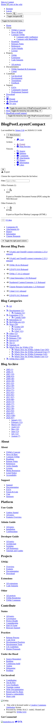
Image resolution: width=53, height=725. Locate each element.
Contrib (19, 317)
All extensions (12, 583)
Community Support (19, 90)
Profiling (9, 670)
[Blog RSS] (21, 722)
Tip (12, 343)
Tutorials (14, 345)
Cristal (14, 71)
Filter (3, 181)
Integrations (15, 320)
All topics (10, 515)
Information (24, 163)
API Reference (12, 548)
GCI (17, 329)
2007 (10, 374)
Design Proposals (13, 649)
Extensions (15, 58)
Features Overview (14, 517)
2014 (10, 390)
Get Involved (16, 76)
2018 (10, 399)
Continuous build (13, 663)
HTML (9, 210)
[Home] (7, 108)
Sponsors (10, 496)
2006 (9, 372)
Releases (15, 338)
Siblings (22, 153)
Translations (16, 80)
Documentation (12, 487)
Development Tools (14, 644)
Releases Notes (17, 44)
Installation (10, 529)
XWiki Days (16, 359)
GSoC (18, 331)
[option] (29, 194)
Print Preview (25, 146)
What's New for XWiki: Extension (30, 354)
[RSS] (7, 306)
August (15, 436)
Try (7, 97)
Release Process (12, 637)
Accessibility (11, 475)
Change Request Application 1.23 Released (27, 287)
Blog (8, 111)
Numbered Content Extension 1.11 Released (27, 282)
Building (9, 661)
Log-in (9, 11)
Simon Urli (19, 130)
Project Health (12, 621)
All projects (16, 64)
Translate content (13, 687)
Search (9, 13)
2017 (10, 397)
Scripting (10, 546)
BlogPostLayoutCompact (16, 113)
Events (19, 327)
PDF (8, 192)
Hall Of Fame (11, 625)
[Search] (14, 13)
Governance (11, 618)
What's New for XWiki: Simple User (31, 356)
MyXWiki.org (17, 322)
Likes (21, 165)
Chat (8, 494)
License (14, 51)
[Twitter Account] (16, 722)
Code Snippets (17, 60)
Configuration (11, 531)
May (15, 429)
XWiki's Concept (18, 30)
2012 (10, 386)
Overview (10, 567)
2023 (10, 411)
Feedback (15, 83)
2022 (10, 408)
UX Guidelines (12, 647)
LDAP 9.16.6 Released (18, 269)
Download (10, 94)
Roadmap (15, 41)
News (13, 324)
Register (9, 9)
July (15, 434)
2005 (9, 369)
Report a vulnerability (15, 694)
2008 (10, 376)
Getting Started (12, 512)
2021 (10, 406)
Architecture (11, 544)
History (22, 160)
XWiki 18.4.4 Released (18, 265)
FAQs (13, 87)
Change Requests (13, 236)
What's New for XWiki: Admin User (31, 350)
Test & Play (11, 682)
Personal (14, 336)
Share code (10, 696)
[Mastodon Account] (7, 722)
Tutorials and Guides (14, 551)
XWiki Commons (13, 600)
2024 (10, 413)
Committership (12, 623)
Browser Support (13, 628)
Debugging (10, 668)
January (16, 420)
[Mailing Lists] (18, 722)
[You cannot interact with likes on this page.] (3, 220)
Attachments (24, 158)
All (10, 306)
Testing (9, 666)
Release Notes (12, 461)
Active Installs (17, 48)
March (15, 425)
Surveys (14, 340)
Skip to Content (7, 2)
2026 (10, 418)
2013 (10, 388)
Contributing (11, 680)
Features (19, 313)
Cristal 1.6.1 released (17, 291)
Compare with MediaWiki (27, 39)
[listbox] (26, 200)
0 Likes (9, 220)
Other (13, 333)
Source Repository (13, 659)
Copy (21, 140)
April (15, 427)
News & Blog (17, 32)
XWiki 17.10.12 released (19, 274)
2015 (10, 392)
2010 (10, 381)
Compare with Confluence (27, 37)
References (15, 46)
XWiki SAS (21, 712)
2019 (10, 402)
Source (22, 151)
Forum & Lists (12, 492)
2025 (10, 415)
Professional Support (19, 92)
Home (8, 25)
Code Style (10, 640)
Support (9, 485)
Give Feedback (12, 685)
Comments (23, 156)
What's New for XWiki (21, 347)
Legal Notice (11, 473)
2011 (10, 383)
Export (22, 144)
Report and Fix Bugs (14, 692)
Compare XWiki (18, 35)
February (17, 422)
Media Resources (13, 470)
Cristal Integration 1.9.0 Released (22, 278)
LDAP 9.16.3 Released (18, 295)
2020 (10, 404)
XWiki (14, 55)
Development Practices (15, 642)
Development (16, 78)
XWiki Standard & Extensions (23, 69)
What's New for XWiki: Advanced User (32, 352)
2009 (10, 379)
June (15, 431)
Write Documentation (15, 689)
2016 (10, 395)
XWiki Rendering (13, 598)
